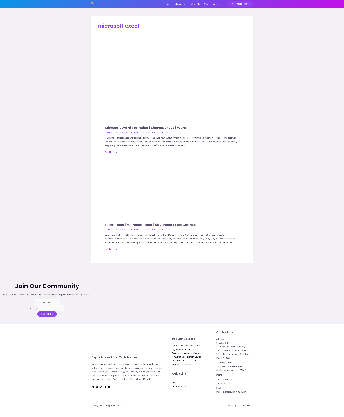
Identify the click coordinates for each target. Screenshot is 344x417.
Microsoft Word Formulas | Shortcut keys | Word (145, 127)
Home (168, 4)
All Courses (180, 4)
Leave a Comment (113, 132)
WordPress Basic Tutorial (184, 360)
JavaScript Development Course (186, 356)
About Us (195, 4)
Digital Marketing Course (183, 349)
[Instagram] (96, 387)
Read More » (111, 151)
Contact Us (218, 4)
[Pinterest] (104, 387)
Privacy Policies (179, 386)
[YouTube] (109, 387)
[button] (240, 4)
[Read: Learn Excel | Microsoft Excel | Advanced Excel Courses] (142, 198)
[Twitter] (100, 387)
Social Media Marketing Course (186, 345)
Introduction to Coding (182, 364)
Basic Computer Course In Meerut (139, 132)
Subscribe (47, 314)
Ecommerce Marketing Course (186, 353)
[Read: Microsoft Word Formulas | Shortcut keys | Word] (172, 84)
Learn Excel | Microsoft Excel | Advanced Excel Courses (150, 224)
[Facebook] (92, 387)
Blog (174, 382)
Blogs (206, 4)
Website (34, 308)
